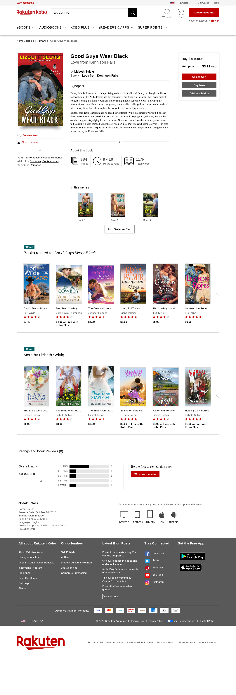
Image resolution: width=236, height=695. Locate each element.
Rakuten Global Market (140, 642)
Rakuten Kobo (32, 12)
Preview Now (30, 135)
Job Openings (69, 567)
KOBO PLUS (80, 27)
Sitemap (23, 588)
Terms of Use (137, 621)
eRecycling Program (30, 567)
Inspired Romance (52, 157)
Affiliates (66, 557)
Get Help (23, 583)
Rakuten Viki (95, 642)
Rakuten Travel (166, 642)
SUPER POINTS (151, 27)
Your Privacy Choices (184, 621)
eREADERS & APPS (114, 27)
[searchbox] (94, 12)
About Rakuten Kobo (30, 552)
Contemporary (50, 161)
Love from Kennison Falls (100, 75)
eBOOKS (24, 27)
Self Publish (68, 552)
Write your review (145, 474)
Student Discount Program (76, 562)
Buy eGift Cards (27, 578)
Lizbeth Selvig (84, 71)
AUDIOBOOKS (51, 27)
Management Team (29, 557)
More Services (187, 642)
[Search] (132, 12)
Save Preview (30, 142)
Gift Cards (203, 2)
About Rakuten (207, 642)
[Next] (217, 295)
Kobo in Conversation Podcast (36, 562)
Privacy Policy (156, 621)
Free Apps (24, 572)
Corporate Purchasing (74, 572)
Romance (34, 157)
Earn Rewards (25, 2)
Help (216, 2)
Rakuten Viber (114, 642)
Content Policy (207, 621)
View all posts (111, 596)
